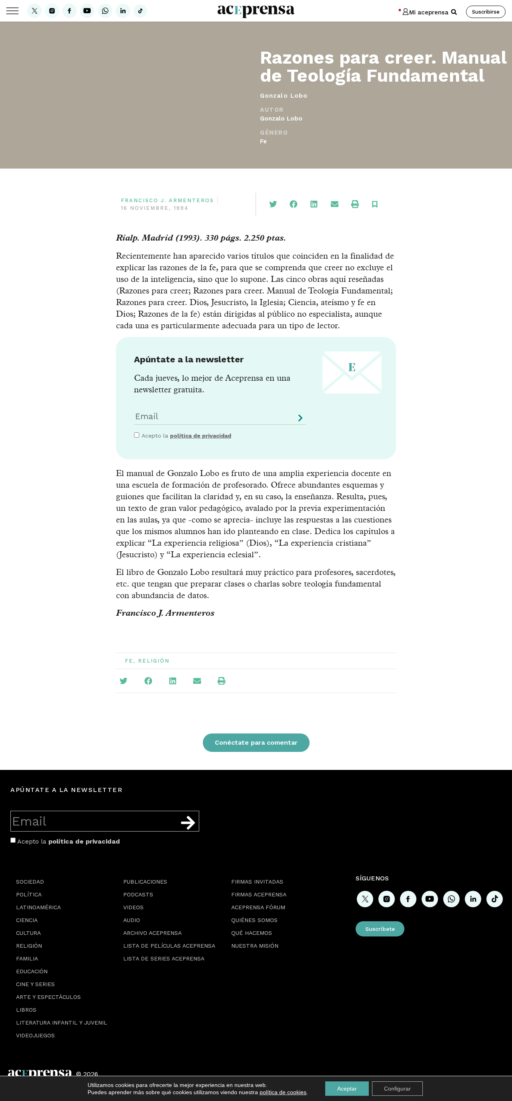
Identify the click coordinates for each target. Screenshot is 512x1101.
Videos (133, 907)
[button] (454, 12)
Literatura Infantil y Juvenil (61, 1022)
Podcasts (138, 894)
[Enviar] (299, 421)
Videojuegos (35, 1035)
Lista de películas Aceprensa (169, 945)
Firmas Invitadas (257, 881)
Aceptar (347, 1088)
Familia (27, 958)
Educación (32, 971)
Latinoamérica (38, 907)
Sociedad (30, 881)
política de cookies (283, 1092)
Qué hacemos (251, 933)
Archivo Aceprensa (152, 933)
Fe (263, 141)
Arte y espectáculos (48, 997)
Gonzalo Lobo (281, 118)
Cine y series (35, 984)
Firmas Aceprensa (258, 894)
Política (29, 894)
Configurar (397, 1088)
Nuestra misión (254, 945)
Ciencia (27, 920)
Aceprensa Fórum (258, 907)
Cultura (28, 933)
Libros (26, 1010)
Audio (131, 920)
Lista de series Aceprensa (163, 958)
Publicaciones (145, 881)
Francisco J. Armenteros (167, 200)
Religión (154, 661)
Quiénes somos (254, 920)
